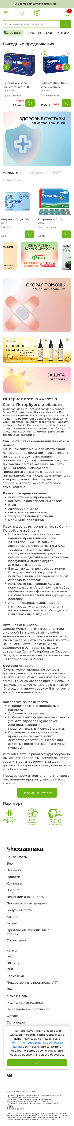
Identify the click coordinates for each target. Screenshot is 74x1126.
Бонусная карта (19, 910)
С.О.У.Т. (10, 1107)
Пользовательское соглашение (22, 1097)
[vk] (9, 1076)
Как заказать (17, 857)
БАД (49, 32)
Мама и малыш (18, 996)
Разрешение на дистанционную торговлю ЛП (30, 1101)
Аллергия (34, 32)
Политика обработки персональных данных (29, 1099)
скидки (12, 33)
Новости (13, 877)
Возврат (13, 890)
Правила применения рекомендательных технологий (34, 1096)
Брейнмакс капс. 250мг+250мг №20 (16, 85)
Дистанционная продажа (27, 903)
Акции (12, 923)
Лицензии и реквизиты (25, 897)
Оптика (13, 1016)
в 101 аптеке (14, 95)
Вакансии (14, 870)
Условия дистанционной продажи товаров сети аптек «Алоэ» (34, 1104)
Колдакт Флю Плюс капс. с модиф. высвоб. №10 (54, 85)
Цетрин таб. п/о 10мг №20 (15, 221)
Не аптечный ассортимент (28, 1009)
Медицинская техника (25, 1002)
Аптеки (12, 916)
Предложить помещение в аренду (28, 932)
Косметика (15, 976)
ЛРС (10, 989)
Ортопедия (16, 1022)
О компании (16, 940)
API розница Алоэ (15, 1109)
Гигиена (62, 32)
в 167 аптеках (51, 95)
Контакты (14, 883)
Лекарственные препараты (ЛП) (32, 982)
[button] (66, 67)
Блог (10, 863)
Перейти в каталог (37, 793)
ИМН (10, 969)
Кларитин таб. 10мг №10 (51, 221)
